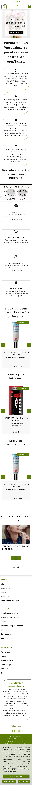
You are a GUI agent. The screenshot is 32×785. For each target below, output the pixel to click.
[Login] (19, 1)
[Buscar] (12, 1)
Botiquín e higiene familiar (12, 626)
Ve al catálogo (16, 32)
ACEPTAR (23, 781)
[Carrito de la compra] (17, 1)
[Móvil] (17, 6)
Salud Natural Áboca (16, 123)
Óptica (3, 621)
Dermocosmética (8, 634)
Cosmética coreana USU (16, 74)
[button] (29, 6)
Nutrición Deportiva (16, 149)
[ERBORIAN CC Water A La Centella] (14, 334)
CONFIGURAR (16, 776)
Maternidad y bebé (9, 638)
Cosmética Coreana (16, 358)
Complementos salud (9, 613)
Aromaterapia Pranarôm (16, 100)
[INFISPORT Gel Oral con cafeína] (14, 400)
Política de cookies (11, 771)
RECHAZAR (9, 781)
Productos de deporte (10, 617)
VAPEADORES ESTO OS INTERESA (15, 547)
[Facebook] (13, 732)
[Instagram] (19, 732)
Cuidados (4, 630)
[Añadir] (18, 334)
